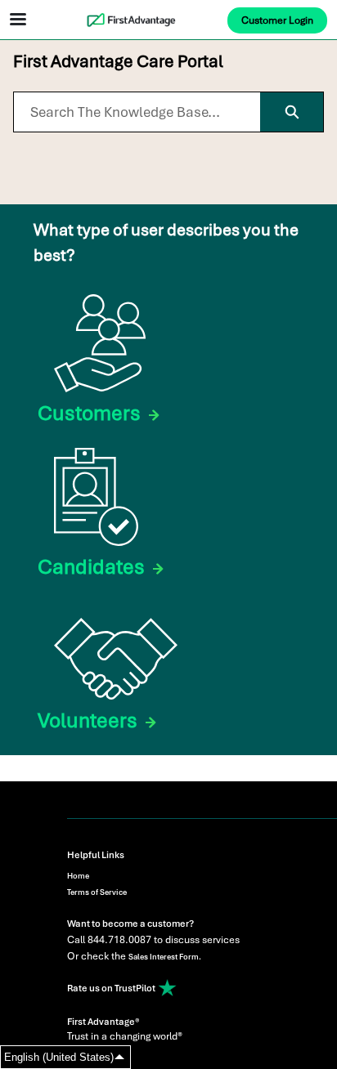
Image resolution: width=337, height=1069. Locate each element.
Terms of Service (97, 892)
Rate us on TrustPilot (112, 988)
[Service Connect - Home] (168, 20)
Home (78, 876)
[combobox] (137, 112)
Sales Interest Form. (164, 957)
